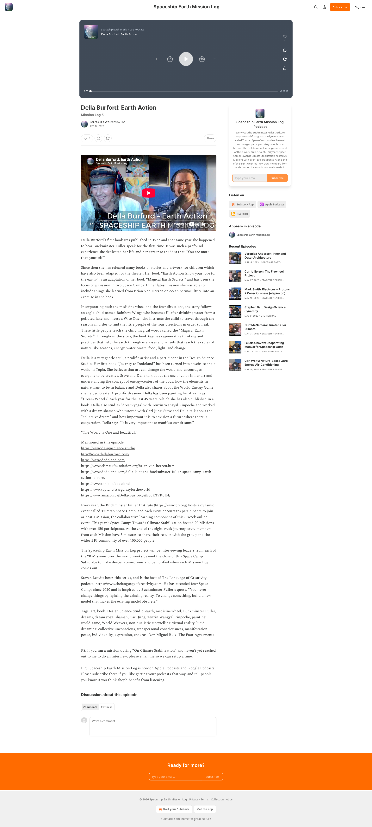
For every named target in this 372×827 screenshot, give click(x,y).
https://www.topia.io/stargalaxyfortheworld (115, 489)
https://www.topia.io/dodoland (105, 484)
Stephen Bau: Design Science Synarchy (265, 309)
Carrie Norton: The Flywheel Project (264, 273)
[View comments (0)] (285, 50)
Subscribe (340, 7)
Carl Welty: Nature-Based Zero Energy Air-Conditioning (266, 362)
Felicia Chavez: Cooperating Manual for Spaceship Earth (264, 345)
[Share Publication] (324, 7)
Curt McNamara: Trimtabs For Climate (265, 327)
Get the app (205, 809)
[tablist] (98, 707)
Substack (167, 819)
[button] (157, 59)
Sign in (360, 7)
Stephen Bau (268, 315)
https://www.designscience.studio (108, 448)
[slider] (184, 91)
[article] (260, 258)
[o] (235, 258)
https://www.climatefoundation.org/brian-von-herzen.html (128, 466)
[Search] (316, 7)
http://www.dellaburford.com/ (105, 454)
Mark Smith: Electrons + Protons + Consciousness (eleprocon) (267, 291)
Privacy (193, 799)
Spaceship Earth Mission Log (107, 122)
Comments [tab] (90, 707)
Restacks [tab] (106, 707)
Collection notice (221, 799)
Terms (205, 799)
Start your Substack (176, 809)
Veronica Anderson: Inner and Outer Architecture (265, 255)
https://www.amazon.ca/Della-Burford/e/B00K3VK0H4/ (125, 495)
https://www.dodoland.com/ (103, 460)
